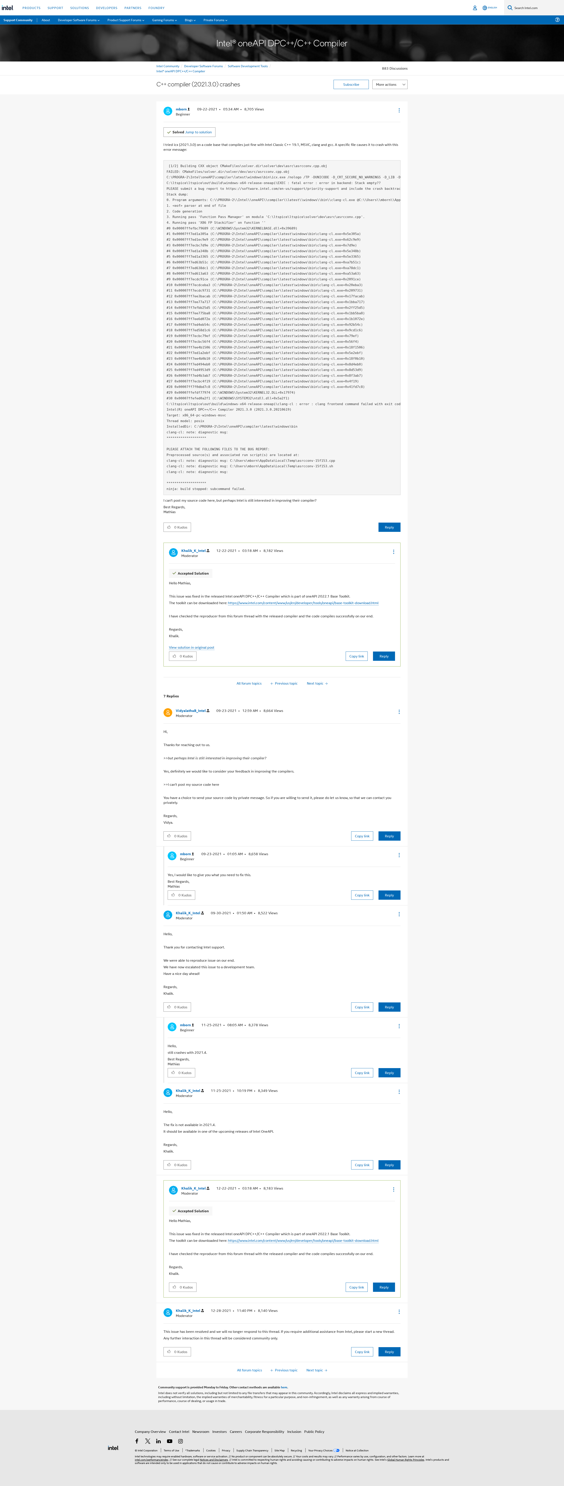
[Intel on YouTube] (169, 1441)
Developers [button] (106, 7)
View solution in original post (191, 647)
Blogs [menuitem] (189, 19)
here (284, 1387)
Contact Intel (179, 1431)
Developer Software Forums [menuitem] (77, 19)
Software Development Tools (248, 65)
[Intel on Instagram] (180, 1441)
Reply (389, 527)
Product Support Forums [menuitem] (124, 19)
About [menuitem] (46, 19)
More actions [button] (386, 84)
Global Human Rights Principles (405, 1459)
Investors (219, 1431)
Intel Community (167, 65)
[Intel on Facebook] (137, 1441)
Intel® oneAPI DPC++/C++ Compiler (180, 71)
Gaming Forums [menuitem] (163, 19)
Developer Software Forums (203, 65)
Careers (236, 1431)
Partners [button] (132, 7)
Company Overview (150, 1431)
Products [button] (31, 7)
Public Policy (314, 1431)
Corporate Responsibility (264, 1431)
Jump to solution (192, 131)
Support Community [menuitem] (18, 19)
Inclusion (294, 1431)
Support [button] (55, 7)
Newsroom (200, 1431)
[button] (398, 110)
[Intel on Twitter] (148, 1441)
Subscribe (351, 84)
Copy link (356, 656)
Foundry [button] (156, 7)
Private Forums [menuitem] (214, 19)
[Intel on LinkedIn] (158, 1441)
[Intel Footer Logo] (113, 1447)
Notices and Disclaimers (214, 1459)
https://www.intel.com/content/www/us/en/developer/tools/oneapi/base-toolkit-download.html (303, 602)
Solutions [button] (79, 7)
